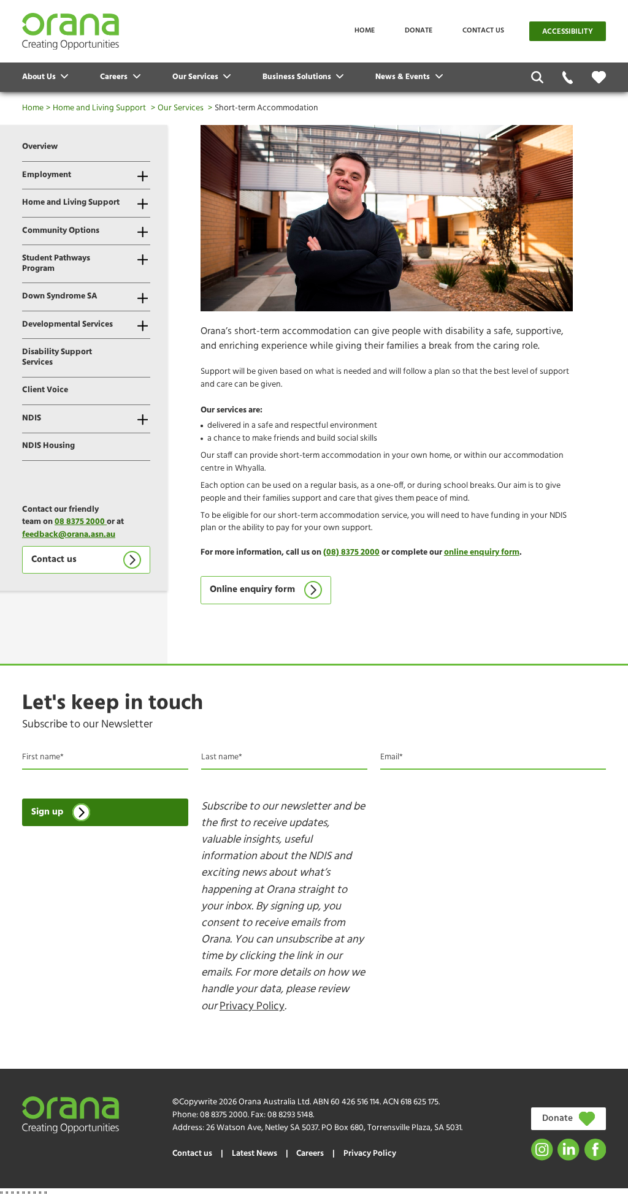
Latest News (254, 1154)
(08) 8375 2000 (351, 552)
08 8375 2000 (81, 522)
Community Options (60, 231)
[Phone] (567, 77)
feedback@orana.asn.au (68, 535)
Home (364, 30)
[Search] (537, 77)
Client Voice (45, 390)
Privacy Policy (252, 1006)
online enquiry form (481, 552)
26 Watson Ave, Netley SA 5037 (262, 1128)
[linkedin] (568, 1149)
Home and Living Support (99, 108)
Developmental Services (67, 324)
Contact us (483, 30)
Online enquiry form (252, 589)
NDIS (31, 418)
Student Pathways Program (56, 263)
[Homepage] (70, 31)
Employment (46, 175)
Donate (418, 30)
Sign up (47, 812)
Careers (310, 1154)
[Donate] (598, 77)
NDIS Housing (48, 446)
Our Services (181, 108)
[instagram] (542, 1149)
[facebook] (595, 1149)
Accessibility (567, 32)
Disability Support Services (57, 357)
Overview (40, 147)
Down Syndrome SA (60, 296)
